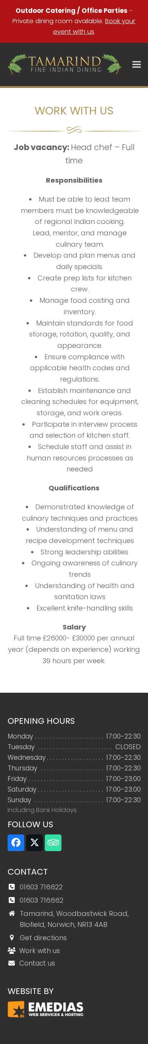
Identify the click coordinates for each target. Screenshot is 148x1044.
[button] (136, 64)
